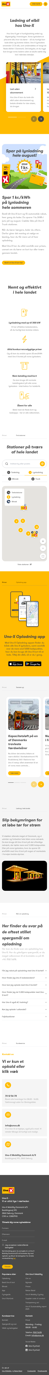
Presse (28, 1286)
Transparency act (32, 1302)
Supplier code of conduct (35, 1298)
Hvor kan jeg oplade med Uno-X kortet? (19, 985)
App (3, 1290)
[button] (22, 520)
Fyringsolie (6, 1294)
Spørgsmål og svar (9, 1324)
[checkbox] (3, 1245)
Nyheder (29, 1282)
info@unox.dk (38, 1335)
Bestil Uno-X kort (8, 1282)
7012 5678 (36, 4)
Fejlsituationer (8, 1016)
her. (14, 1258)
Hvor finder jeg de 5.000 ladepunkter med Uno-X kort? (23, 994)
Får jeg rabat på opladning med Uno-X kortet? (23, 970)
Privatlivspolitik (42, 1371)
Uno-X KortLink (7, 1298)
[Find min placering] (42, 463)
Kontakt (5, 1320)
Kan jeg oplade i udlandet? (14, 1009)
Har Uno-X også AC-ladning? (15, 1002)
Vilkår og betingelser (10, 1328)
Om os (28, 1278)
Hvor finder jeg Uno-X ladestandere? (18, 977)
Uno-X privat (34, 1346)
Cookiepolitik (31, 1371)
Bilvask (4, 1286)
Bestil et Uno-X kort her (14, 262)
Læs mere (14, 773)
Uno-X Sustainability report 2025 (36, 1307)
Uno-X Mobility (7, 1371)
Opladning (6, 1278)
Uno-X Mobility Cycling (34, 1294)
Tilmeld (7, 1266)
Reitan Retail (30, 1290)
